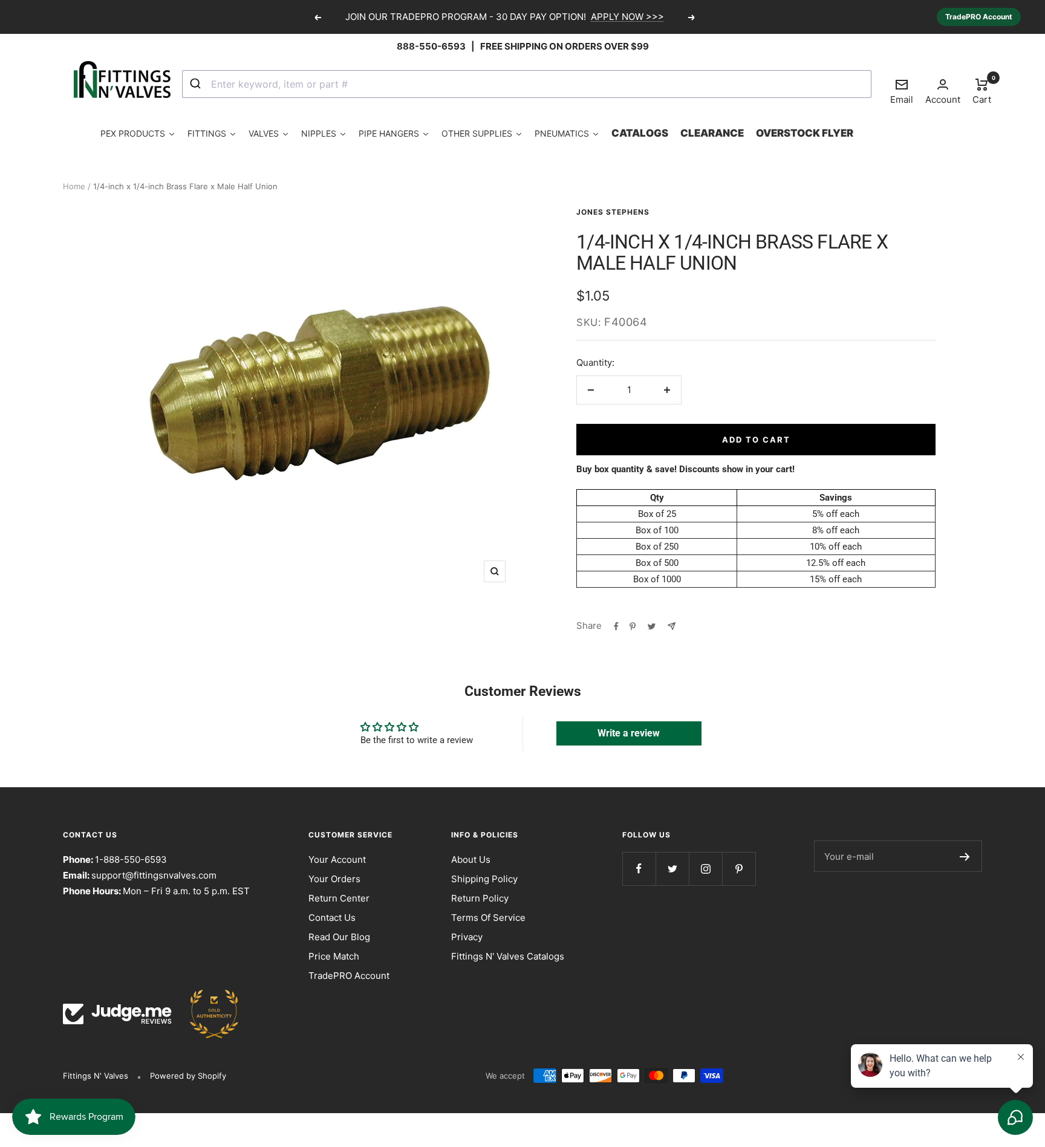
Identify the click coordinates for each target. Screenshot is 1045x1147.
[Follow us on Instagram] (705, 868)
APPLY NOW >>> (627, 16)
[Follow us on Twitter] (672, 868)
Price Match (333, 956)
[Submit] (197, 84)
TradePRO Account (978, 16)
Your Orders (334, 879)
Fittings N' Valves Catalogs (507, 956)
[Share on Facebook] (616, 626)
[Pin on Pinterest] (633, 626)
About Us (470, 859)
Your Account (337, 859)
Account (942, 99)
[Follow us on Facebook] (639, 868)
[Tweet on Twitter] (651, 626)
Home (74, 186)
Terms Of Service (488, 917)
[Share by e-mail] (672, 626)
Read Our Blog (339, 937)
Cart (981, 90)
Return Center (338, 898)
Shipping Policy (484, 879)
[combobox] (526, 84)
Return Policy (480, 898)
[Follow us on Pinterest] (738, 868)
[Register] (965, 856)
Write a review (628, 733)
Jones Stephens (612, 211)
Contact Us (332, 917)
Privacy (467, 937)
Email (901, 91)
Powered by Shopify (188, 1075)
